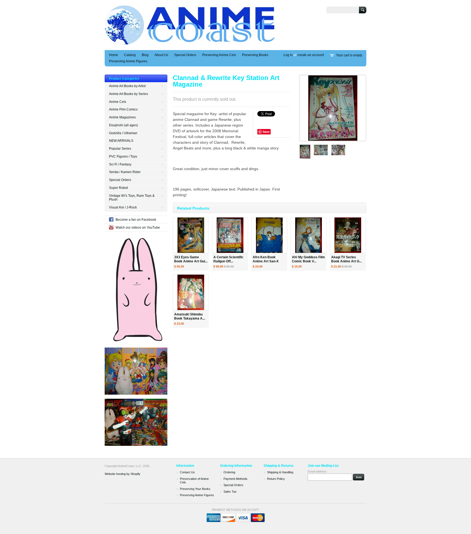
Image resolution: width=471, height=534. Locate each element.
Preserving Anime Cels (219, 55)
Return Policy (276, 478)
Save (266, 132)
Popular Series (120, 149)
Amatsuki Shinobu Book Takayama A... (189, 316)
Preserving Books (255, 55)
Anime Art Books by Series (128, 94)
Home (113, 55)
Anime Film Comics (123, 109)
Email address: (317, 471)
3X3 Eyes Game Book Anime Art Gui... (190, 259)
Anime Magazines (122, 117)
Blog (145, 55)
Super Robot (118, 188)
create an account (310, 55)
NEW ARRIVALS (121, 141)
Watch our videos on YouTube (138, 227)
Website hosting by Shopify (122, 473)
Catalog (130, 55)
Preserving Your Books (195, 488)
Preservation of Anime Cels (194, 480)
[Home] (190, 42)
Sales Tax (230, 491)
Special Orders (185, 55)
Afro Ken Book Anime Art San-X (266, 259)
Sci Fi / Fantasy (120, 164)
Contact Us (187, 472)
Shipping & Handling (280, 472)
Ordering (229, 472)
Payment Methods (235, 478)
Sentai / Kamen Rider (125, 172)
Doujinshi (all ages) (123, 125)
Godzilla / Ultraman (123, 133)
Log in (288, 55)
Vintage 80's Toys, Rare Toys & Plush (132, 198)
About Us (161, 55)
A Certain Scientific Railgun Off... (228, 259)
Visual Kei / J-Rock (123, 207)
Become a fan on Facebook (136, 220)
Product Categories (124, 79)
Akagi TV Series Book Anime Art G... (346, 259)
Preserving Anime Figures (128, 61)
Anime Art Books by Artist (127, 86)
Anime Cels (117, 102)
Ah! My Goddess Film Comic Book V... (308, 259)
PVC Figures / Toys (123, 156)
